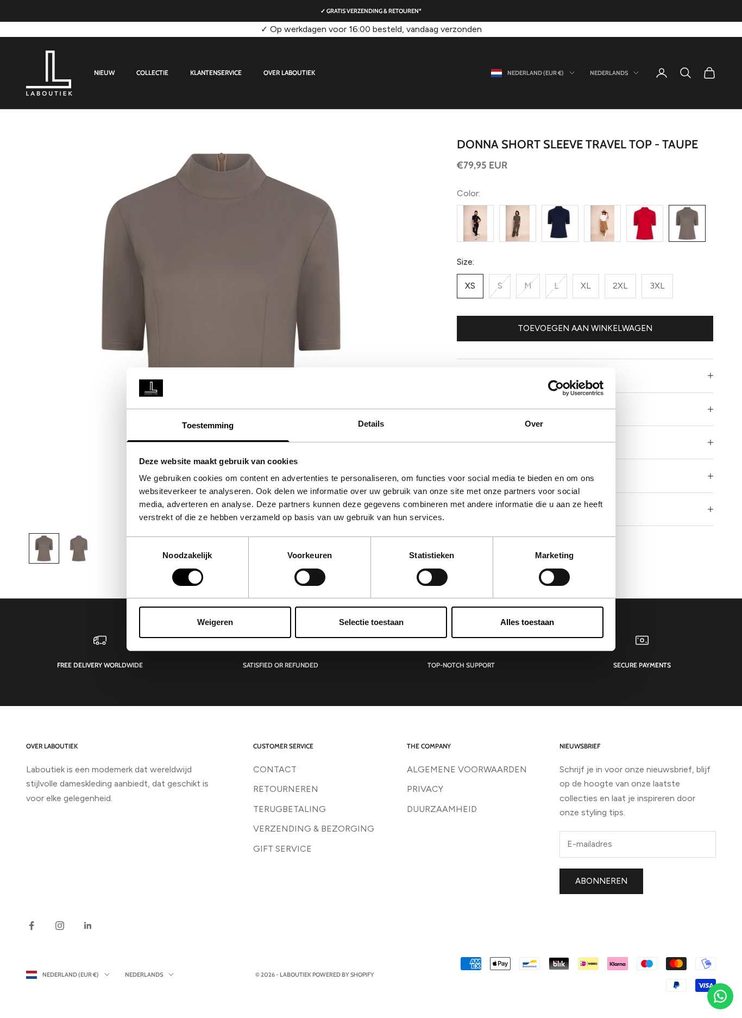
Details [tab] (371, 423)
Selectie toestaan (371, 622)
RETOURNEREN (285, 789)
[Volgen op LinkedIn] (88, 925)
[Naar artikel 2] (79, 548)
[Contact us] (720, 996)
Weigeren (215, 622)
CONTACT (275, 769)
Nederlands (609, 73)
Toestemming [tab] (208, 425)
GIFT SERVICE (282, 849)
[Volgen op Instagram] (59, 925)
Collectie (152, 72)
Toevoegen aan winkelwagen (585, 328)
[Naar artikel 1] (44, 548)
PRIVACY (425, 789)
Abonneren (601, 881)
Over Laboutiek (289, 72)
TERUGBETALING (289, 809)
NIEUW (104, 72)
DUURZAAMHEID (442, 809)
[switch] (309, 577)
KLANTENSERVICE (216, 72)
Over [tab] (534, 423)
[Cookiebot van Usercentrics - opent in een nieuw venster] (555, 388)
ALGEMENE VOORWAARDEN (467, 769)
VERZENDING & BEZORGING (313, 828)
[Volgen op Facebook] (31, 925)
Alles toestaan (527, 622)
